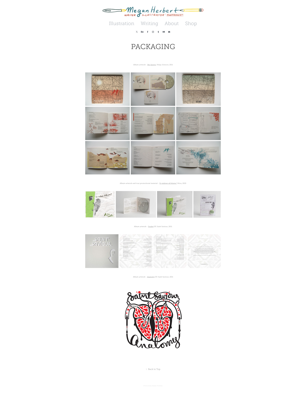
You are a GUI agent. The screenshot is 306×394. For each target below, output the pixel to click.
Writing (149, 23)
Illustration (121, 23)
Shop (191, 23)
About (172, 23)
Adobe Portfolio (157, 386)
